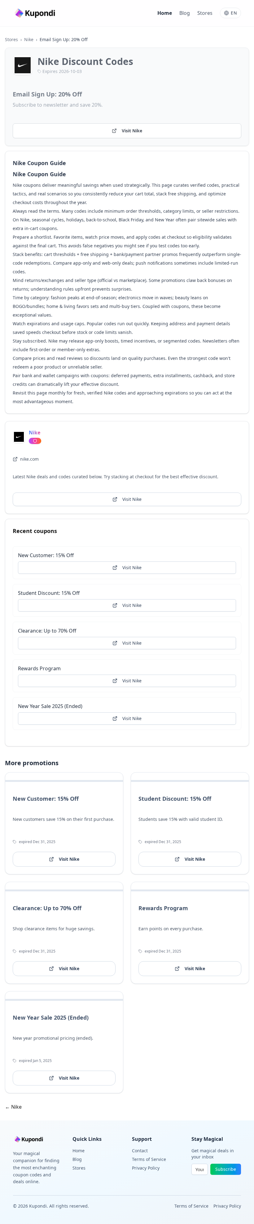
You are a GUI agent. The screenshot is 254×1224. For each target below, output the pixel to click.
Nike (28, 39)
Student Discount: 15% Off (49, 593)
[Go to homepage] (35, 13)
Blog (184, 13)
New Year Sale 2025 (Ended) (50, 706)
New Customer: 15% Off (46, 555)
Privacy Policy (146, 1168)
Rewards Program (39, 668)
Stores (204, 13)
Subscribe (225, 1169)
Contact (140, 1151)
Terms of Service (149, 1159)
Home (164, 13)
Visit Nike (132, 131)
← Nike (13, 1106)
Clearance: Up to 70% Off (47, 630)
